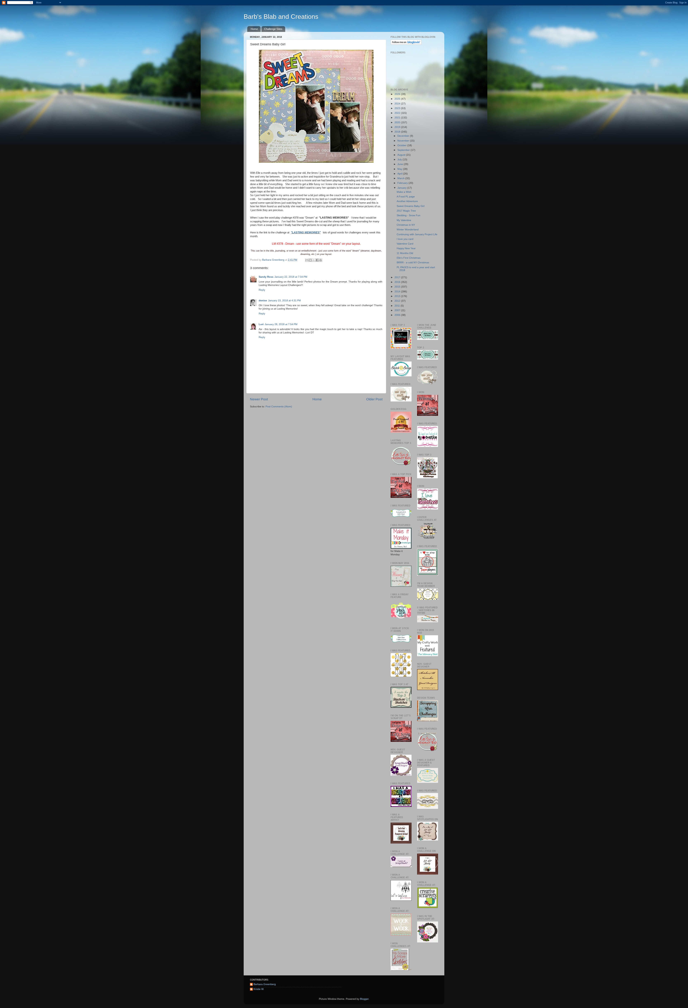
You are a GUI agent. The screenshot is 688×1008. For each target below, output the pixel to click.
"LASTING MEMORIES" (306, 232)
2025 (398, 98)
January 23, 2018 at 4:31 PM (284, 300)
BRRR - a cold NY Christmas (413, 262)
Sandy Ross (266, 277)
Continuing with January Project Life (417, 234)
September (404, 150)
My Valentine (404, 220)
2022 (398, 113)
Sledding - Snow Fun (408, 215)
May (400, 169)
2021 (398, 117)
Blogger (364, 999)
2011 (398, 305)
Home (254, 28)
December (403, 136)
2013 (398, 296)
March (401, 178)
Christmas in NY (406, 225)
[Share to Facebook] (317, 260)
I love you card (405, 239)
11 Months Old (405, 253)
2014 (398, 291)
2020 (398, 122)
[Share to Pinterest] (320, 260)
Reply (262, 290)
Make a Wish (404, 192)
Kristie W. (259, 989)
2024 (398, 103)
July (400, 159)
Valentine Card (405, 243)
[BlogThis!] (310, 260)
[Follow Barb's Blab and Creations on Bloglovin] (406, 44)
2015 (398, 286)
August (401, 155)
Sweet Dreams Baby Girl (410, 206)
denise (263, 300)
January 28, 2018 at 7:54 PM (281, 324)
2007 (398, 310)
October (402, 145)
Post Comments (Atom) (279, 406)
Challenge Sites (273, 28)
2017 (398, 277)
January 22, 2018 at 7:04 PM (290, 277)
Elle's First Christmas (409, 258)
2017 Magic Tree (406, 210)
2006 (398, 315)
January (402, 187)
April (400, 173)
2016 (398, 282)
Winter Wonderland (408, 229)
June (400, 164)
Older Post (374, 399)
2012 (398, 301)
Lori (261, 324)
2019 (398, 127)
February (402, 183)
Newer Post (259, 399)
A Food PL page (406, 196)
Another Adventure (407, 201)
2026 (398, 94)
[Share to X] (314, 260)
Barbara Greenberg (265, 984)
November (403, 140)
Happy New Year (406, 248)
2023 (398, 108)
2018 (398, 131)
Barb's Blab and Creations (281, 16)
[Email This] (307, 260)
